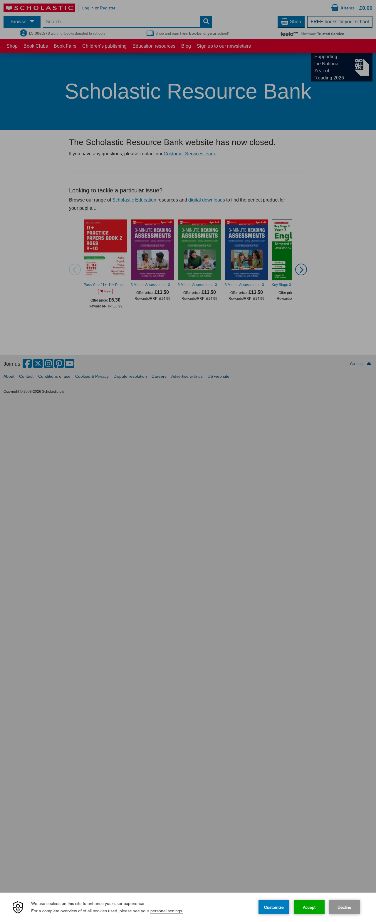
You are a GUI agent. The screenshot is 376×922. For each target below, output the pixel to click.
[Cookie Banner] (188, 907)
